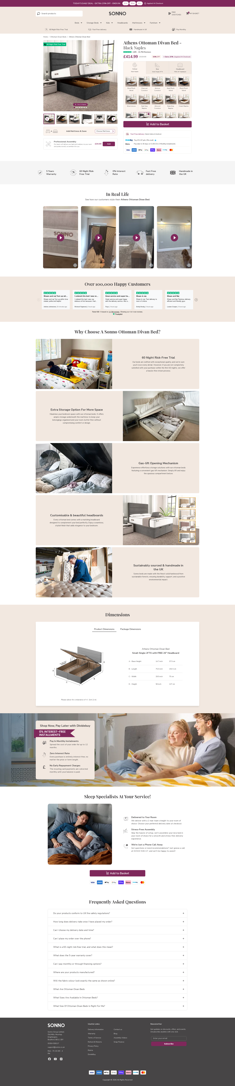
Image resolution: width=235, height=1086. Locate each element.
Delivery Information (96, 1029)
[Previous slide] (47, 119)
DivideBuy (92, 1054)
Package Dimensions (130, 629)
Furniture (153, 23)
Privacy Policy (93, 1046)
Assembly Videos (120, 1038)
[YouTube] (55, 1059)
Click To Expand (81, 104)
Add (109, 144)
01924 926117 (53, 1043)
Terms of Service (94, 1038)
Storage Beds (93, 23)
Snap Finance (119, 1042)
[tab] (74, 107)
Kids (108, 23)
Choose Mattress (103, 131)
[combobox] (52, 13)
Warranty (91, 1033)
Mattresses (137, 23)
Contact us (118, 1029)
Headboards (122, 23)
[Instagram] (61, 1059)
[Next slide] (114, 119)
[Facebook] (49, 1059)
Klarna (90, 1050)
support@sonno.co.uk (56, 1047)
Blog (115, 1033)
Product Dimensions (104, 629)
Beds (77, 23)
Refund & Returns (95, 1042)
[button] (61, 119)
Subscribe (169, 1044)
